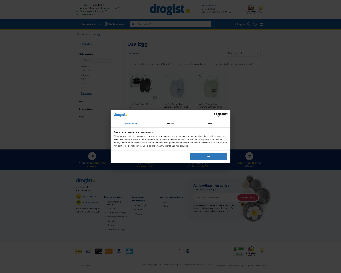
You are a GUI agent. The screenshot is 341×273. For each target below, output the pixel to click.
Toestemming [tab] (130, 123)
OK (208, 156)
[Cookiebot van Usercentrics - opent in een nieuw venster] (216, 115)
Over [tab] (210, 123)
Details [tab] (170, 123)
